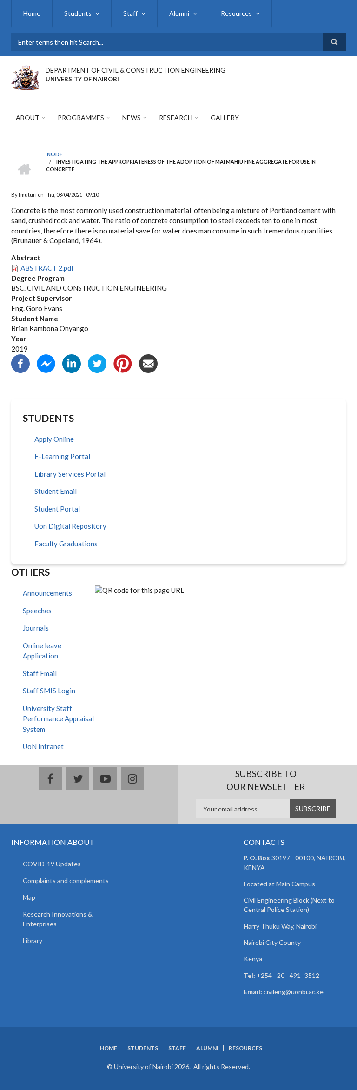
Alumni (179, 13)
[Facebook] (20, 362)
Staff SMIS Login (49, 690)
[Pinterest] (122, 362)
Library (32, 940)
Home (31, 13)
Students (78, 13)
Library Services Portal (70, 474)
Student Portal (57, 509)
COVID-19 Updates (52, 864)
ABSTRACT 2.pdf (47, 268)
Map (29, 897)
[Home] (25, 76)
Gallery (225, 117)
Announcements (47, 593)
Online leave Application (42, 650)
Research (175, 117)
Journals (36, 628)
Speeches (37, 610)
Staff (130, 13)
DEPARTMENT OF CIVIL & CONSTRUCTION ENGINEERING (135, 70)
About (28, 117)
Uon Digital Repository (70, 526)
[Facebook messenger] (46, 362)
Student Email (55, 491)
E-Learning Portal (62, 456)
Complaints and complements (66, 880)
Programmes (81, 117)
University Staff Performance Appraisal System (58, 718)
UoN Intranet (43, 746)
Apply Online (54, 439)
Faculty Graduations (66, 543)
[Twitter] (97, 362)
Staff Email (40, 673)
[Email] (148, 362)
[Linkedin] (71, 362)
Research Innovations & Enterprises (58, 919)
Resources (236, 13)
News (131, 117)
